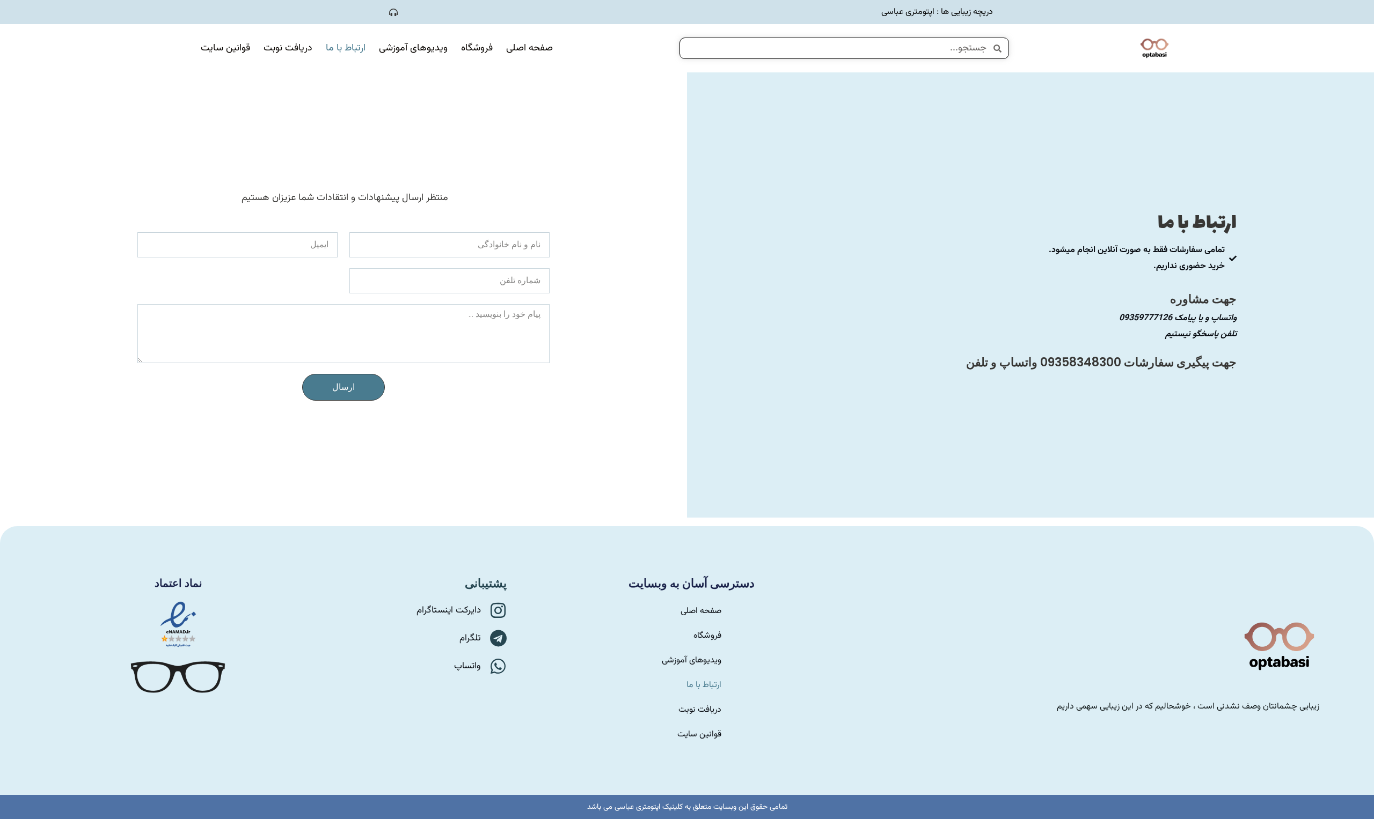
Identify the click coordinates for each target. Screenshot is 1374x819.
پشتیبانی (486, 583)
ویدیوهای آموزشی (413, 48)
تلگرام (470, 638)
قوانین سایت (225, 48)
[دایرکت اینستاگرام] (498, 610)
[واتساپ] (498, 666)
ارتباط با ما (346, 48)
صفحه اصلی (529, 48)
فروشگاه (477, 48)
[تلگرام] (498, 638)
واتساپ (467, 666)
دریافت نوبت (288, 48)
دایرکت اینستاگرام (448, 610)
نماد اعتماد (178, 583)
